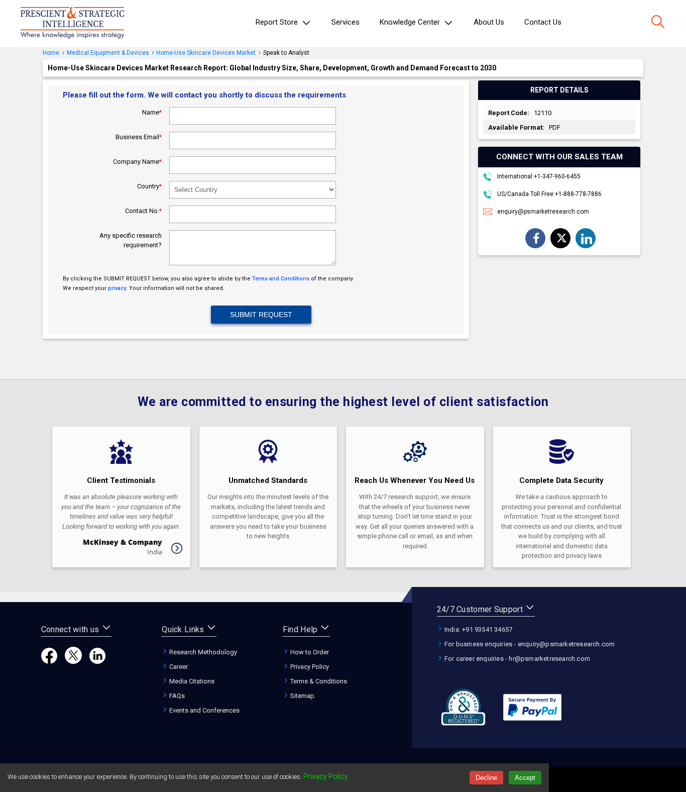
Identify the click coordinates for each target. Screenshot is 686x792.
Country (149, 186)
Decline (486, 777)
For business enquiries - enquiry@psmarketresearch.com (529, 644)
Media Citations (191, 681)
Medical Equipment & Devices (109, 52)
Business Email (139, 137)
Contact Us (542, 22)
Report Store (278, 22)
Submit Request (261, 315)
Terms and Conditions (280, 278)
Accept (525, 777)
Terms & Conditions (318, 681)
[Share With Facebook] (536, 239)
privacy (117, 288)
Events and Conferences (204, 710)
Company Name (137, 161)
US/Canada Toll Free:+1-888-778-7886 (549, 193)
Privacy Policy (309, 666)
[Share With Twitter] (561, 238)
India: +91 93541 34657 (478, 629)
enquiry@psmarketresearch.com (543, 211)
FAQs (176, 696)
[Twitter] (73, 661)
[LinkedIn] (97, 661)
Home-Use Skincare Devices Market (206, 52)
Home (51, 52)
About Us (489, 22)
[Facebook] (49, 661)
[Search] (657, 22)
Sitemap (301, 696)
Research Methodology (202, 652)
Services (345, 22)
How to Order (309, 652)
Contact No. (143, 211)
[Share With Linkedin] (586, 239)
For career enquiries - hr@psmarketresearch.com (516, 658)
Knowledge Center (411, 22)
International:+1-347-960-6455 (538, 176)
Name (152, 112)
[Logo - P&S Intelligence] (72, 23)
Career (178, 666)
